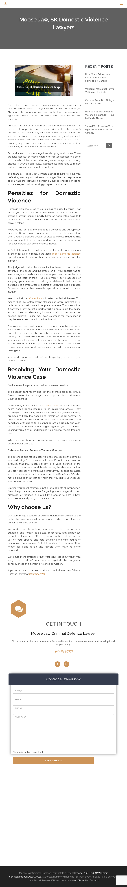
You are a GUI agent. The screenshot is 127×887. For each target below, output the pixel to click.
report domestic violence (66, 253)
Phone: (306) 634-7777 (87, 873)
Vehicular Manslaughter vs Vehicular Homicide (99, 91)
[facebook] (57, 664)
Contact (94, 880)
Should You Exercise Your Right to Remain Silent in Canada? (99, 129)
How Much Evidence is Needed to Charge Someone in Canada (97, 77)
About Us (83, 880)
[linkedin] (66, 664)
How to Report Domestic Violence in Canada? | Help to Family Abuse (99, 115)
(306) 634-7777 (36, 574)
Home (73, 880)
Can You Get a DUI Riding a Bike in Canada (99, 102)
